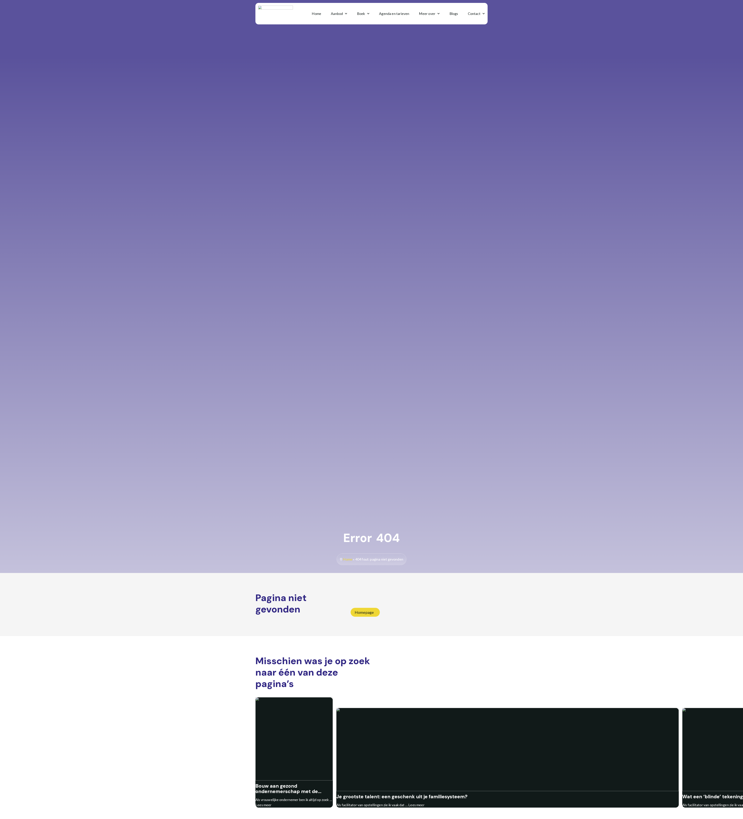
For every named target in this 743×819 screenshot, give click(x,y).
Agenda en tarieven (394, 13)
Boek (361, 13)
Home (316, 13)
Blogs (453, 13)
